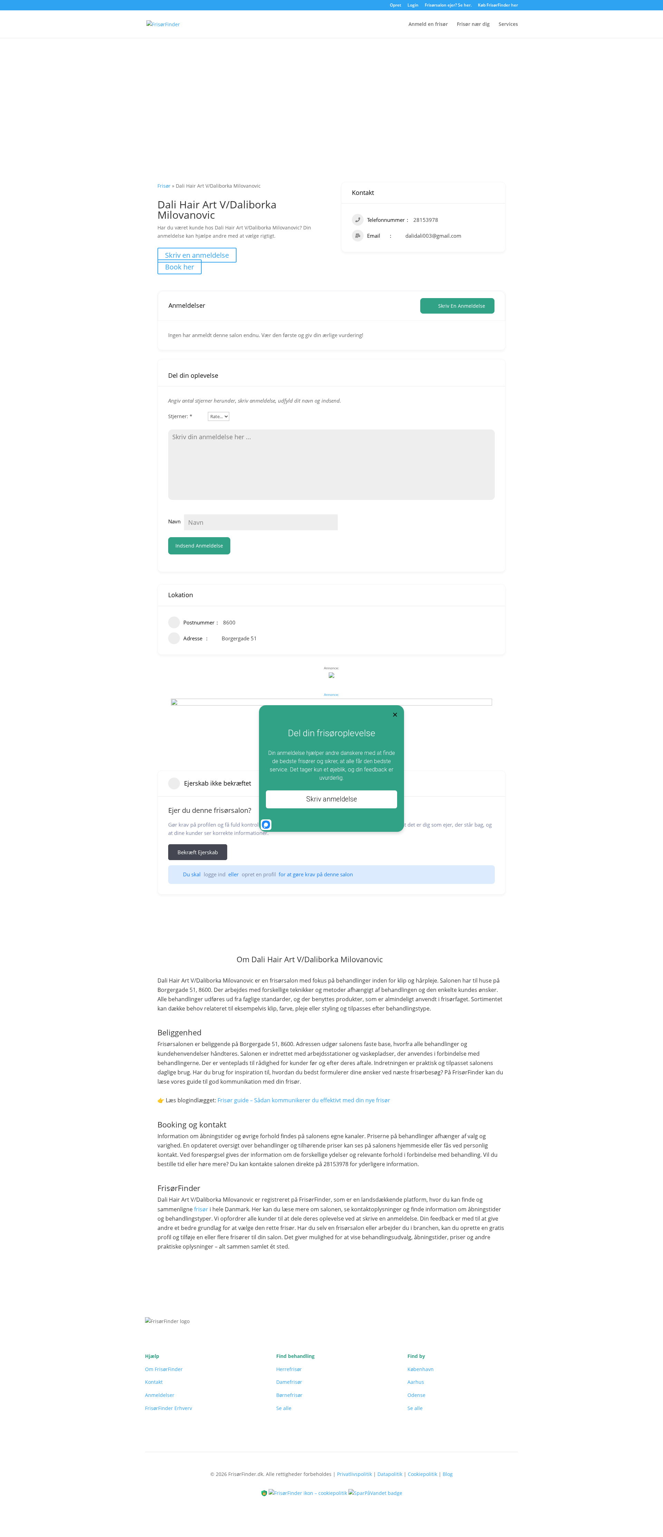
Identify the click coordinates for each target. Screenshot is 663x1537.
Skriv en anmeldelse (197, 255)
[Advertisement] (331, 90)
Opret (395, 5)
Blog (448, 1474)
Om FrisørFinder (164, 1369)
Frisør (164, 186)
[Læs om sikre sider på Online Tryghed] (265, 1492)
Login (413, 5)
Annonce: (331, 694)
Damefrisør (289, 1382)
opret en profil (259, 874)
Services (508, 24)
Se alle (283, 1408)
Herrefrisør (289, 1369)
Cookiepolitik (422, 1474)
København (420, 1369)
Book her (179, 267)
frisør (201, 1209)
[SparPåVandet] (375, 1492)
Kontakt (154, 1382)
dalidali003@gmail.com (433, 235)
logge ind (214, 874)
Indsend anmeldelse (199, 545)
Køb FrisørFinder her (498, 5)
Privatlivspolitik (354, 1474)
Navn (174, 521)
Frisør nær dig (473, 24)
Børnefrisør (289, 1395)
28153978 (425, 219)
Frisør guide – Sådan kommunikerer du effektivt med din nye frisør (304, 1100)
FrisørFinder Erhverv (168, 1408)
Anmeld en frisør (428, 24)
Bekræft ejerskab (197, 852)
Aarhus (415, 1382)
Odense (416, 1395)
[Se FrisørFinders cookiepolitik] (308, 1492)
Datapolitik (389, 1474)
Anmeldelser (159, 1395)
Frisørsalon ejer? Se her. (448, 5)
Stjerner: (180, 416)
